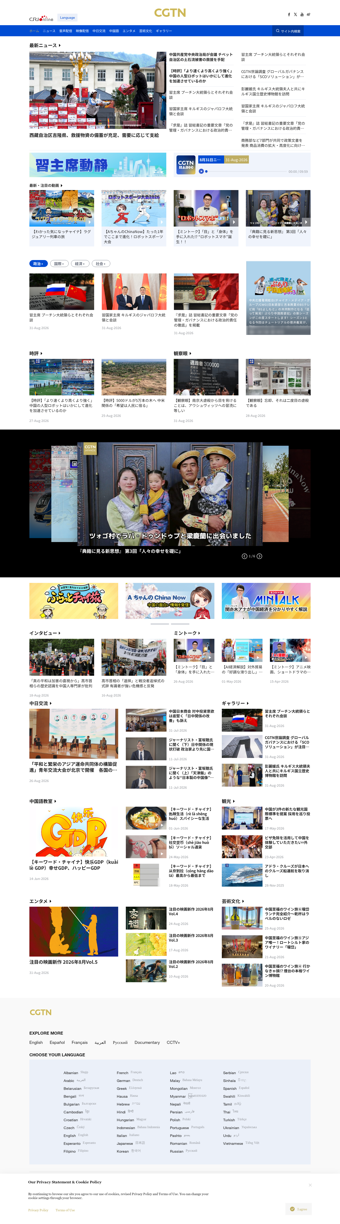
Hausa (127, 1096)
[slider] (206, 171)
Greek (129, 1088)
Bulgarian (80, 1104)
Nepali (180, 1104)
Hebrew (128, 1104)
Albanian (76, 1072)
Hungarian (131, 1120)
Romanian (185, 1143)
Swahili (236, 1096)
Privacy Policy (38, 1210)
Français (80, 1042)
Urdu (231, 1135)
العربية (100, 1042)
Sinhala (234, 1080)
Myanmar (188, 1096)
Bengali (74, 1096)
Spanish (236, 1088)
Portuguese (187, 1127)
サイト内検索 (290, 31)
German (130, 1080)
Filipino (76, 1151)
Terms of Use (65, 1210)
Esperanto (80, 1143)
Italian (128, 1135)
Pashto (180, 1135)
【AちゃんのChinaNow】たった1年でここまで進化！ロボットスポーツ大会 (133, 236)
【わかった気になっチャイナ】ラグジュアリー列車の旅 (61, 234)
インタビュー (43, 633)
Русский (120, 1042)
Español (57, 1042)
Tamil (232, 1104)
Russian (183, 1151)
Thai (230, 1112)
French (129, 1072)
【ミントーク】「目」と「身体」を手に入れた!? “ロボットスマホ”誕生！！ (204, 236)
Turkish (235, 1120)
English (36, 1042)
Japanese (131, 1143)
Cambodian (76, 1112)
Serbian (236, 1072)
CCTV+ (173, 1042)
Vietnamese (241, 1143)
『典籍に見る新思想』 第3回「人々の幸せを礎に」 (277, 234)
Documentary (147, 1042)
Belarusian (81, 1088)
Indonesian (138, 1127)
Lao (177, 1072)
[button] (62, 125)
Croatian (77, 1120)
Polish (180, 1120)
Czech (74, 1127)
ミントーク (185, 633)
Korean (129, 1151)
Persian (182, 1112)
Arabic (75, 1080)
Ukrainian (240, 1127)
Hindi (125, 1112)
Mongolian (185, 1088)
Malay (186, 1080)
